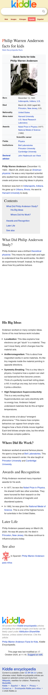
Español (40, 19)
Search (43, 11)
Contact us (6, 688)
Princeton (22, 108)
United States (24, 112)
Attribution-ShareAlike (29, 631)
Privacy (33, 685)
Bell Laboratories (25, 145)
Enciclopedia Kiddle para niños (28, 688)
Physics (21, 141)
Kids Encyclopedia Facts (12, 49)
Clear (38, 11)
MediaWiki (6, 683)
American (36, 169)
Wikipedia (6, 680)
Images (13, 19)
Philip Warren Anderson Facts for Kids (20, 641)
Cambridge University (27, 151)
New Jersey (32, 108)
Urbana (19, 189)
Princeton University (26, 148)
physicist (6, 173)
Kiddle (4, 685)
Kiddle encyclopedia (27, 625)
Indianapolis (29, 185)
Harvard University (26, 116)
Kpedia (31, 19)
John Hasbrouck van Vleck (29, 155)
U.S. (39, 101)
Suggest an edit (35, 654)
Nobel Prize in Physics (27, 126)
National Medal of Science (29, 129)
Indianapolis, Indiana (27, 101)
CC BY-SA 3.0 (30, 672)
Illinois (27, 189)
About (23, 685)
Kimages (22, 19)
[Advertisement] (24, 29)
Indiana (39, 185)
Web (6, 19)
